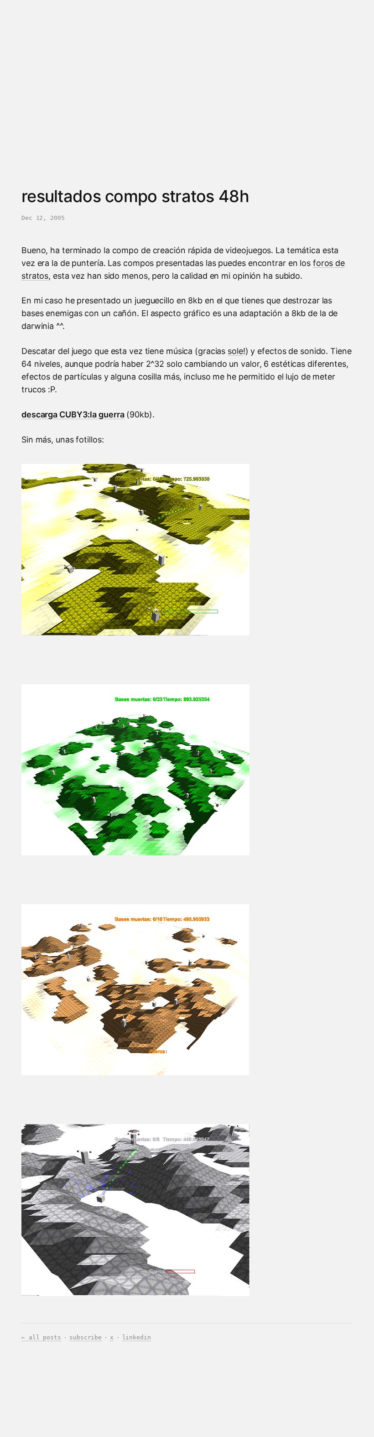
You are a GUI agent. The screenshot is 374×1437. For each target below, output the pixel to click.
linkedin (136, 1337)
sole (235, 351)
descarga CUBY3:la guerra (72, 414)
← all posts (41, 1337)
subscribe (85, 1337)
